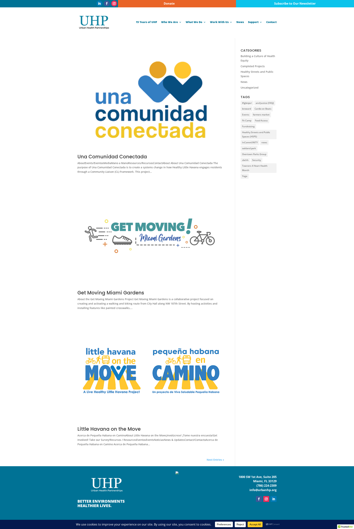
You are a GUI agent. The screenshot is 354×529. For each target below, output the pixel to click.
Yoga (244, 176)
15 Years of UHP (146, 22)
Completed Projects (253, 66)
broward (246, 108)
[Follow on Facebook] (107, 3)
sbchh (245, 160)
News (240, 22)
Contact (271, 22)
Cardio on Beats (263, 108)
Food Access (261, 120)
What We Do (194, 22)
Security (256, 160)
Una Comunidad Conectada (112, 156)
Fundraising (248, 126)
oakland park (249, 148)
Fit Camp (246, 120)
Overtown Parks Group (254, 154)
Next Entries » (215, 459)
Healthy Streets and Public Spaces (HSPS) (256, 134)
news (264, 142)
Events (245, 114)
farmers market (261, 114)
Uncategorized (249, 87)
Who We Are (169, 22)
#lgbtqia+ (247, 103)
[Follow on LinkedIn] (99, 3)
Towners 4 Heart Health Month (255, 168)
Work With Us (219, 22)
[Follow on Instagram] (114, 3)
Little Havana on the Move (109, 429)
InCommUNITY (250, 142)
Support (253, 22)
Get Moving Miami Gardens (110, 292)
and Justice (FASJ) (265, 103)
